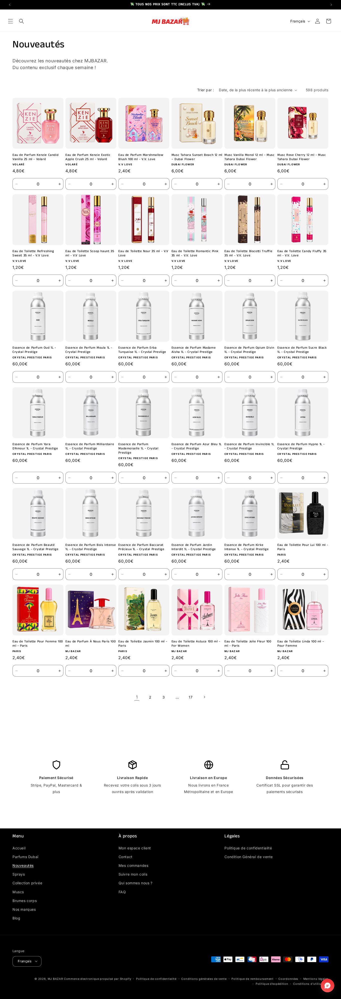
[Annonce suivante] (331, 4)
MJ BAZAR (55, 978)
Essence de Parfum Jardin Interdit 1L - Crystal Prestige (193, 547)
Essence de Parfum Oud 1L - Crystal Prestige (34, 350)
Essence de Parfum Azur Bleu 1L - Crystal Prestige (196, 447)
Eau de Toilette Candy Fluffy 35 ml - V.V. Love (302, 254)
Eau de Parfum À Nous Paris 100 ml (90, 644)
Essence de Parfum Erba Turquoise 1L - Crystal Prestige (142, 350)
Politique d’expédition (272, 984)
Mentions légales (316, 978)
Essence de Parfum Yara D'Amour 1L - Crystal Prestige (35, 447)
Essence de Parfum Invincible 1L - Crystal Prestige (249, 447)
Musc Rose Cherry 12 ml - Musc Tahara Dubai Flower (301, 157)
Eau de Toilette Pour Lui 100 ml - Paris (302, 547)
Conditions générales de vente (203, 978)
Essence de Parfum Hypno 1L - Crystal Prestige (301, 447)
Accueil (18, 848)
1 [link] (137, 697)
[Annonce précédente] (9, 4)
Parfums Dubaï (25, 856)
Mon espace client (135, 848)
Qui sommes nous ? (136, 883)
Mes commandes (134, 865)
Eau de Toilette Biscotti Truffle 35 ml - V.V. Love (248, 254)
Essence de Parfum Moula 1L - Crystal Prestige (88, 350)
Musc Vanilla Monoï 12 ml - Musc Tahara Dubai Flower (249, 157)
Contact (126, 856)
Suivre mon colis (133, 874)
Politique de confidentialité (248, 848)
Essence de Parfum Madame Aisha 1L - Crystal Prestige (193, 350)
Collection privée (27, 883)
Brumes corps (24, 900)
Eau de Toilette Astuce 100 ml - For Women (195, 644)
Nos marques (24, 909)
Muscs (18, 892)
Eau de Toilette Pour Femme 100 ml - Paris (37, 644)
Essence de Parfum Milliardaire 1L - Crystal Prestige (89, 447)
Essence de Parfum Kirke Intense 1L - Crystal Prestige (246, 547)
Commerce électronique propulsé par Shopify (97, 978)
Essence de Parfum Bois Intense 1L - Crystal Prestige (90, 547)
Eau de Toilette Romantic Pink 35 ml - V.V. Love (194, 254)
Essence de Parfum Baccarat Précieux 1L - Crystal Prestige (141, 547)
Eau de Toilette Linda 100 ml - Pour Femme (300, 644)
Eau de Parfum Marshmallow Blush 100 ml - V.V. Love (140, 157)
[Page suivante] (204, 697)
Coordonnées (288, 978)
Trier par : (205, 90)
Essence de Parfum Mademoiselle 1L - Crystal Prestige (138, 449)
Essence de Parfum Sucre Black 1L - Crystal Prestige (302, 350)
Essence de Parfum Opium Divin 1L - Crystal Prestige (249, 350)
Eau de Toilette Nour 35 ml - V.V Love (143, 254)
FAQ (122, 892)
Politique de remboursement (252, 978)
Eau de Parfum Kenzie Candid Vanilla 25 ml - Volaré (35, 157)
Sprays (18, 874)
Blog (16, 918)
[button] (10, 21)
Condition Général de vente (248, 856)
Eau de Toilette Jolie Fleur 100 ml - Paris (247, 644)
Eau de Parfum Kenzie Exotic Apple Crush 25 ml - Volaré (87, 157)
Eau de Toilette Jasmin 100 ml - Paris (142, 644)
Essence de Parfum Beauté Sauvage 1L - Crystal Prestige (35, 547)
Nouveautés (23, 865)
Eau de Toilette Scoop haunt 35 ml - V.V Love (89, 254)
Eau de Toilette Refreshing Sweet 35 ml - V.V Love (33, 254)
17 (190, 697)
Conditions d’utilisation (311, 984)
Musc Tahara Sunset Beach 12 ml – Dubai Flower (196, 157)
